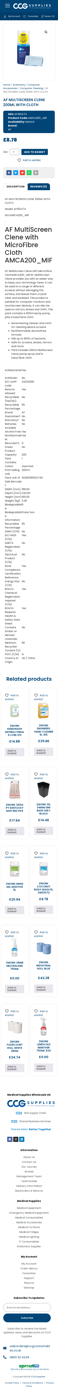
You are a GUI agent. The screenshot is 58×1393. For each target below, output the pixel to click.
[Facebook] (9, 1139)
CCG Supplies (38, 1376)
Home (6, 84)
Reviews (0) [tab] (38, 186)
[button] (46, 32)
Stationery (19, 84)
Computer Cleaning (31, 88)
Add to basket (34, 152)
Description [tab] (15, 186)
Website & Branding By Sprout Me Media (30, 1369)
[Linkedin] (21, 1139)
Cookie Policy (12, 1382)
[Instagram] (15, 1139)
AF (9, 129)
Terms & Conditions (32, 1382)
